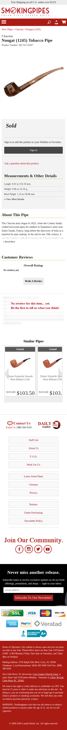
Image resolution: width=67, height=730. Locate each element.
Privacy (33, 492)
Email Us (10, 427)
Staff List (33, 440)
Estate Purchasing (33, 512)
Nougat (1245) (32, 29)
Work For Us (33, 464)
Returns (33, 504)
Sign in (33, 150)
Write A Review (33, 281)
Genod (20, 349)
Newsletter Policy (33, 520)
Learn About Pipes (33, 476)
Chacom (19, 29)
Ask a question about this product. (21, 163)
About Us (33, 448)
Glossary (33, 484)
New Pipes (7, 29)
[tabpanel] (20, 371)
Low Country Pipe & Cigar (45, 674)
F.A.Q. (33, 456)
